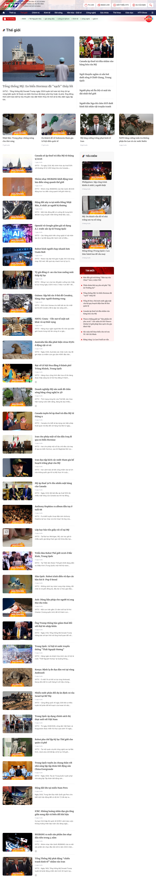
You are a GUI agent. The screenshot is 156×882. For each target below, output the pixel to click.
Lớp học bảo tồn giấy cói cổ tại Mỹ (52, 529)
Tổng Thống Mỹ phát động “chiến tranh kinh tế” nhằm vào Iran (52, 860)
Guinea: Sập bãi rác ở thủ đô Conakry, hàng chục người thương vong (54, 297)
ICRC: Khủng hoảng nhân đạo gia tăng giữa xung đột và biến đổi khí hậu (54, 813)
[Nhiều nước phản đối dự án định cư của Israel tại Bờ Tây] (17, 700)
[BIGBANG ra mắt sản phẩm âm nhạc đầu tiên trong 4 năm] (17, 842)
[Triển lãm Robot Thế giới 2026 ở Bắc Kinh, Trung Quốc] (17, 560)
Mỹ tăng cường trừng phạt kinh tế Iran (95, 139)
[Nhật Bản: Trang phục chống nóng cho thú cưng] (20, 124)
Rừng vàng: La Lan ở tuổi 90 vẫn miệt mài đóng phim (96, 341)
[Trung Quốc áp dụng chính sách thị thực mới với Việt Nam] (17, 724)
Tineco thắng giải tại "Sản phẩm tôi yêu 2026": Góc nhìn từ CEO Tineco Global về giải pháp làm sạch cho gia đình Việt (97, 323)
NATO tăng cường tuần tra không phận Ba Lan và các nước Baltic (134, 139)
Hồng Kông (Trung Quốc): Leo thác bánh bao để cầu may (96, 252)
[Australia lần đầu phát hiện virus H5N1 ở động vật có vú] (17, 349)
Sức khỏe (104, 12)
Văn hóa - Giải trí (74, 12)
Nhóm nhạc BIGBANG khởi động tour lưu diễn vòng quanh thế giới (54, 181)
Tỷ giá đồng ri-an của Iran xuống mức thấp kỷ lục (54, 274)
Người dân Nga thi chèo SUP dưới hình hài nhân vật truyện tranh (96, 105)
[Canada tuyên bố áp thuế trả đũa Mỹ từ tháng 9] (17, 421)
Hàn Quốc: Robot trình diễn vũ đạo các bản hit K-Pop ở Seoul (54, 578)
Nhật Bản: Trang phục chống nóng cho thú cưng (18, 139)
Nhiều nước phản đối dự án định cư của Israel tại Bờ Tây (54, 694)
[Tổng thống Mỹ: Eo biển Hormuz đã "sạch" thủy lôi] (38, 58)
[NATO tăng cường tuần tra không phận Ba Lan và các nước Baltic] (136, 124)
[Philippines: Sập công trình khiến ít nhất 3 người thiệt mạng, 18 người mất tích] (97, 170)
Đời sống (58, 12)
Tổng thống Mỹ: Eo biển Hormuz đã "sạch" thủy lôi (38, 86)
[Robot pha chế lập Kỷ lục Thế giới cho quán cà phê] (17, 747)
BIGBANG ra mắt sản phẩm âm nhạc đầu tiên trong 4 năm (53, 836)
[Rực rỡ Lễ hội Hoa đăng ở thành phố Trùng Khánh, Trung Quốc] (17, 373)
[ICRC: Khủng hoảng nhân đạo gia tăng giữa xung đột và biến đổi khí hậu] (17, 819)
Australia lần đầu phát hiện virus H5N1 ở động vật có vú (54, 344)
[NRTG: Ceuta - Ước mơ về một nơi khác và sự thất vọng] (17, 326)
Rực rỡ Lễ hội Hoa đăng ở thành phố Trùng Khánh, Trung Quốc (53, 367)
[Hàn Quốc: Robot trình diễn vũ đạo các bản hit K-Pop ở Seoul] (17, 584)
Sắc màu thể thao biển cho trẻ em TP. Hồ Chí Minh (96, 333)
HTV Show (142, 12)
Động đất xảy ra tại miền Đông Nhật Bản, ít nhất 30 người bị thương (53, 204)
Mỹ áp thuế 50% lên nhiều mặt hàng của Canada (53, 485)
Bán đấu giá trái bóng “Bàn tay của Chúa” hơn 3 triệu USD (97, 278)
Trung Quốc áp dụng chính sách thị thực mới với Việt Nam (53, 718)
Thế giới (23, 12)
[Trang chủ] (4, 13)
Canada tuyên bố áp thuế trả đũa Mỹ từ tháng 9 (54, 415)
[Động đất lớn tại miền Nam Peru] (17, 795)
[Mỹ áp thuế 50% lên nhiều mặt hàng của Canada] (17, 491)
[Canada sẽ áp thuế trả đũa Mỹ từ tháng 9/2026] (17, 163)
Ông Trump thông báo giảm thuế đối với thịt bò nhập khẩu (53, 624)
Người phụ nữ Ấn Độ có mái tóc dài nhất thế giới (95, 92)
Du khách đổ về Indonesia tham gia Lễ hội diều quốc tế (57, 139)
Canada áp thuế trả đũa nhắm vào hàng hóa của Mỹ (96, 63)
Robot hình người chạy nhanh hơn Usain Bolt (52, 250)
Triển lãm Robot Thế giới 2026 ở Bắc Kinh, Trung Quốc (53, 555)
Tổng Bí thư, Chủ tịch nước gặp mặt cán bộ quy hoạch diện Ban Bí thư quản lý (97, 303)
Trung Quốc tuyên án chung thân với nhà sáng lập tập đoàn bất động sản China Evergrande (53, 765)
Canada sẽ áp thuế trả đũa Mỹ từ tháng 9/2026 (54, 157)
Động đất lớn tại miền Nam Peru (51, 788)
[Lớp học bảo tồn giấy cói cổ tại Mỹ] (17, 537)
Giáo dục (129, 12)
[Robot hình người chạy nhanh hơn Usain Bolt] (17, 256)
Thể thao (117, 12)
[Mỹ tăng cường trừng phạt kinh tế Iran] (97, 124)
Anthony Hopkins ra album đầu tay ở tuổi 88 (53, 508)
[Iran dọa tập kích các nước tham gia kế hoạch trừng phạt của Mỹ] (17, 467)
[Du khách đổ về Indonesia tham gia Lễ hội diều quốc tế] (58, 124)
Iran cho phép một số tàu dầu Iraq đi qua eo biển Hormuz (53, 438)
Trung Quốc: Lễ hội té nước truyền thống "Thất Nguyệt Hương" (52, 648)
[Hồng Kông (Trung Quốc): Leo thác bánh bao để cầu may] (97, 239)
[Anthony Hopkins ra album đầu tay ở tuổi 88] (17, 514)
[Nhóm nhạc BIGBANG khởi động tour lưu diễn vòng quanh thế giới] (17, 186)
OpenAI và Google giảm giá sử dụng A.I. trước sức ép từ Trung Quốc (53, 227)
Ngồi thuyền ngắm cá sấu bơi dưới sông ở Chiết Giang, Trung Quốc (95, 77)
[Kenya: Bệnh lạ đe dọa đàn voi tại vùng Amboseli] (17, 677)
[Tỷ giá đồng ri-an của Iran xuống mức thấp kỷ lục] (17, 280)
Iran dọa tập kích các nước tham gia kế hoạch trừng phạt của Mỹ (54, 461)
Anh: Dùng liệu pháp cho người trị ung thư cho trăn (54, 601)
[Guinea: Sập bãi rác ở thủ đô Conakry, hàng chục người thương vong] (17, 303)
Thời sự (12, 12)
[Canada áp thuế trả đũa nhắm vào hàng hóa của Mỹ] (96, 47)
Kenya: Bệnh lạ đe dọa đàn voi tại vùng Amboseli (54, 671)
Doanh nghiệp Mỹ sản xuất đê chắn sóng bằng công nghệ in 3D (53, 391)
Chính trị (36, 12)
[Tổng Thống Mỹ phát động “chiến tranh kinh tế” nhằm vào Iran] (17, 866)
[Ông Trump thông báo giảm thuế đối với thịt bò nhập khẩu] (17, 630)
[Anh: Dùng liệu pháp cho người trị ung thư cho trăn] (17, 607)
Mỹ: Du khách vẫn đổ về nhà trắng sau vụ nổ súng (95, 218)
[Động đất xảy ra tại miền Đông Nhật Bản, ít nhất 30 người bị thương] (17, 210)
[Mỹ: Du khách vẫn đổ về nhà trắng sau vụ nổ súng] (97, 205)
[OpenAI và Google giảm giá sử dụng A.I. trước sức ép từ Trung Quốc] (17, 233)
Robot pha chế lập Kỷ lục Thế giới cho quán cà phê (54, 741)
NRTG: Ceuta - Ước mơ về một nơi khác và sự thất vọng (52, 320)
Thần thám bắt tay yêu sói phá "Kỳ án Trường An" (97, 286)
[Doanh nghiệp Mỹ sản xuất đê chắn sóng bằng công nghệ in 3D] (17, 397)
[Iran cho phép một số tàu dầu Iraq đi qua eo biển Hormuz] (17, 444)
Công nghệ (91, 12)
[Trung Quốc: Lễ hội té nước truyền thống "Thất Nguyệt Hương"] (17, 654)
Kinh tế (47, 12)
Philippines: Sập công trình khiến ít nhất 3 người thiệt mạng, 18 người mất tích (94, 184)
